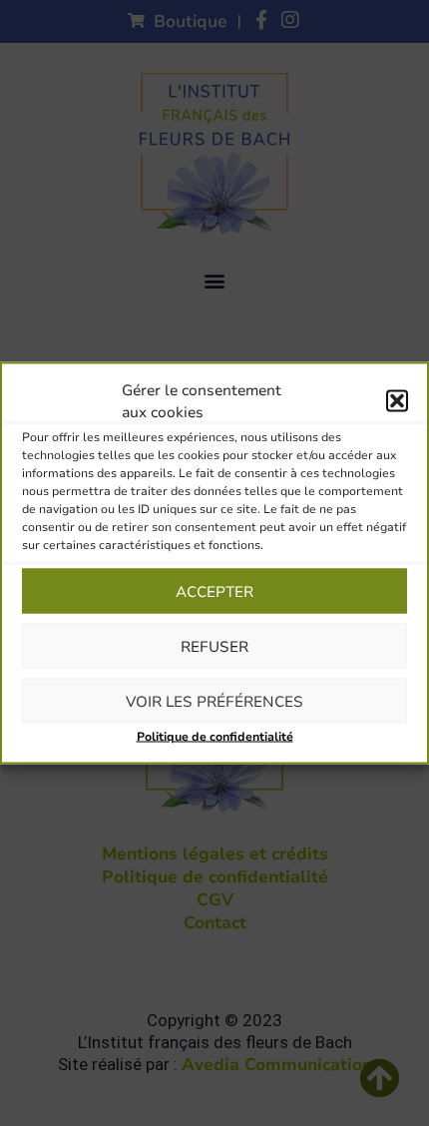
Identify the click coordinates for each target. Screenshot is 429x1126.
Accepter (214, 591)
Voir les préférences (214, 701)
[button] (397, 401)
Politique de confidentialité (215, 737)
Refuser (214, 646)
